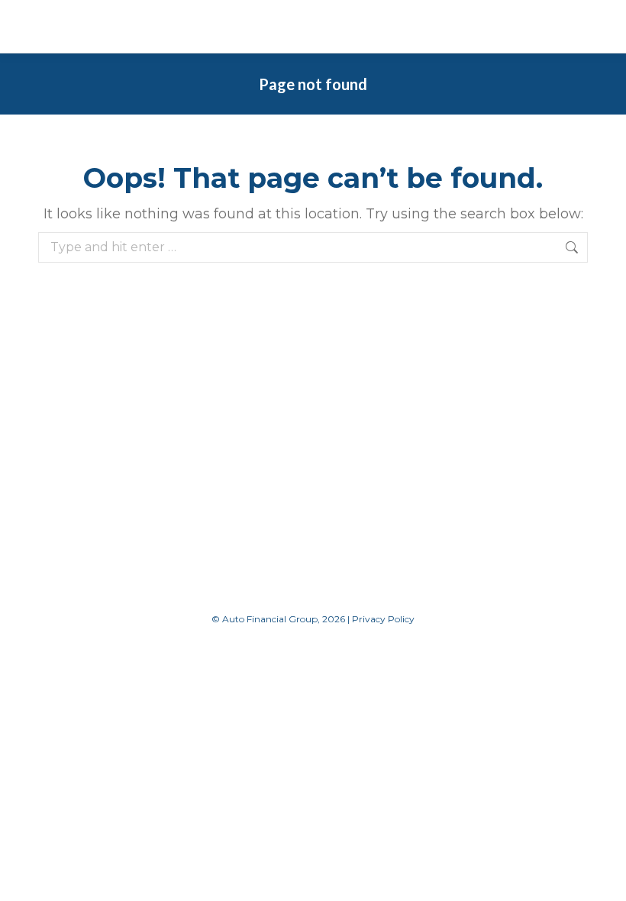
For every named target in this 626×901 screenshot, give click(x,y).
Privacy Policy (383, 619)
